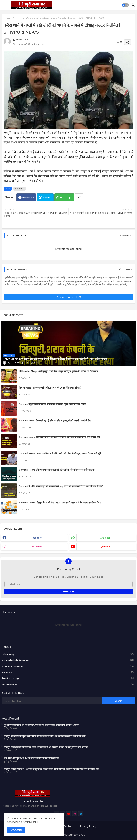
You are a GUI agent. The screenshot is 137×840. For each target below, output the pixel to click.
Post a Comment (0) (68, 297)
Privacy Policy (88, 826)
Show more (126, 235)
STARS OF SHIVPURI (68, 666)
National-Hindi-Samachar (68, 660)
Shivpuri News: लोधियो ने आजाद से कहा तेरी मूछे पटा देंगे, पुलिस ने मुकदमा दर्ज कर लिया (56, 469)
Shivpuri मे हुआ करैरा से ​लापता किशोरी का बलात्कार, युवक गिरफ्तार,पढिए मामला (52, 404)
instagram (37, 546)
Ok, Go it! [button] (16, 829)
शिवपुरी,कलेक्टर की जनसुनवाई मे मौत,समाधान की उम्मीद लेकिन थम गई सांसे (50, 387)
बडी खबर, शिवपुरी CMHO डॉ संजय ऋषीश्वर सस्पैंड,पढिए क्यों (31, 758)
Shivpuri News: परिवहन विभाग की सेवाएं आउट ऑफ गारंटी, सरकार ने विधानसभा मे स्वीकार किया (60, 502)
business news (68, 684)
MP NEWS (68, 672)
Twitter (47, 197)
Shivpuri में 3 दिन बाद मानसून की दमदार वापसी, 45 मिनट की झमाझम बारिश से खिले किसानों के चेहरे (61, 486)
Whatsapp (66, 197)
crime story (68, 654)
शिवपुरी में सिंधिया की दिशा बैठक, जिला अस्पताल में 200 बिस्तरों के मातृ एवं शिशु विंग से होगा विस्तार (46, 747)
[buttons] (68, 813)
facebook (37, 538)
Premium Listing (68, 678)
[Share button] (79, 197)
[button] (125, 5)
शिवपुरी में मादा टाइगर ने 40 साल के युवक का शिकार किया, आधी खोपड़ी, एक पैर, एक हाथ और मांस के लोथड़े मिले (51, 769)
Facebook (28, 197)
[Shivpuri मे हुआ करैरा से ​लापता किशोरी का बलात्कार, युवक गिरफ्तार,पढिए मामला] (9, 408)
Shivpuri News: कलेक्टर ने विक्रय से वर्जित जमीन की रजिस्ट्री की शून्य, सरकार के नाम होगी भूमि (60, 453)
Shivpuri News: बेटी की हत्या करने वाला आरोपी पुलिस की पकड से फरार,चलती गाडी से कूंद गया (59, 437)
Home (7, 18)
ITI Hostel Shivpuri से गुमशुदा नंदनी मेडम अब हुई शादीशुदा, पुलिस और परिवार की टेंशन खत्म (58, 371)
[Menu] (5, 5)
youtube (105, 546)
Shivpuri (17, 18)
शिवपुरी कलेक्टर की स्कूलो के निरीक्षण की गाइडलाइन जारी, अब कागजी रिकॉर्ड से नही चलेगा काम (44, 736)
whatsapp (105, 538)
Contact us (70, 826)
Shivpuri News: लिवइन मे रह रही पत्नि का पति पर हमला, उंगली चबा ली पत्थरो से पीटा (55, 420)
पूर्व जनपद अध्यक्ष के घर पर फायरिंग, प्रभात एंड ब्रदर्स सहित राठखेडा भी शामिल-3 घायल (41, 725)
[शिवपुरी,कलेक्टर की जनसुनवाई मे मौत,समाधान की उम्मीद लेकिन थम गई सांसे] (9, 392)
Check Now (28, 822)
